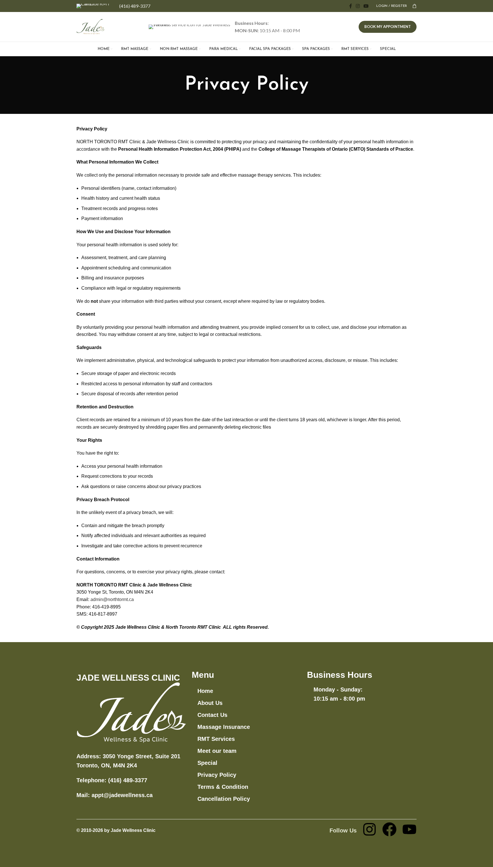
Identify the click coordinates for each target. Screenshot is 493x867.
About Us (210, 703)
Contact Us (212, 715)
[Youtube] (409, 829)
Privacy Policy (216, 775)
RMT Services (216, 739)
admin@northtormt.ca (112, 599)
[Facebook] (389, 829)
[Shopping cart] (414, 6)
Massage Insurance (223, 727)
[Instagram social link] (357, 6)
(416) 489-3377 (134, 6)
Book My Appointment (387, 26)
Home (205, 691)
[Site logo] (90, 26)
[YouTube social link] (366, 6)
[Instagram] (369, 829)
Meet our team (217, 751)
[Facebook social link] (350, 6)
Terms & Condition (222, 787)
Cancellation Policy (223, 799)
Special (207, 763)
